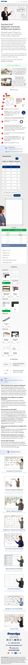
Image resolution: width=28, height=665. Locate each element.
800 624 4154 (19, 72)
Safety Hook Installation (9, 418)
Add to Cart (17, 230)
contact (22, 71)
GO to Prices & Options (13, 65)
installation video (11, 415)
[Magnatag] (14, 634)
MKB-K (5, 373)
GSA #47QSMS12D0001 (14, 650)
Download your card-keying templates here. (14, 117)
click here (21, 432)
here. (18, 447)
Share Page (15, 89)
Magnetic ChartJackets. (7, 61)
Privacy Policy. (8, 663)
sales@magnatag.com (19, 73)
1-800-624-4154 (15, 643)
